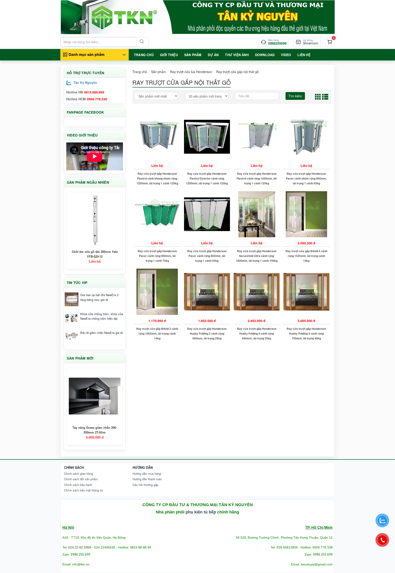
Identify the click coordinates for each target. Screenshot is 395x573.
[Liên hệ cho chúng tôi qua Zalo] (382, 521)
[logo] (197, 17)
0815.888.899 (94, 92)
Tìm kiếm (295, 96)
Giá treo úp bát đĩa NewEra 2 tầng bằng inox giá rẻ (99, 297)
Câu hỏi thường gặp (145, 485)
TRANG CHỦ (144, 54)
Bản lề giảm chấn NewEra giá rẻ (101, 332)
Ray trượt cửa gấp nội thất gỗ (237, 71)
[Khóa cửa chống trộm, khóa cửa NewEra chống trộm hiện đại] (71, 318)
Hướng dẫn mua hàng (147, 473)
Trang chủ (139, 71)
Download (265, 54)
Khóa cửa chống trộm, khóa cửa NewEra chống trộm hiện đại (101, 316)
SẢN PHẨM (193, 54)
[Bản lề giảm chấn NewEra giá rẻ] (71, 336)
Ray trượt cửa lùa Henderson (191, 71)
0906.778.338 (97, 99)
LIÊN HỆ (303, 54)
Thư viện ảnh (236, 54)
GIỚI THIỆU (169, 54)
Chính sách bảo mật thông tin (83, 490)
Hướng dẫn (143, 467)
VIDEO (286, 54)
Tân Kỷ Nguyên (85, 82)
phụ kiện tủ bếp (201, 512)
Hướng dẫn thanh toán (147, 479)
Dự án (213, 54)
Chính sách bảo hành (78, 485)
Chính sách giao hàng (78, 473)
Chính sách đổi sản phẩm (81, 479)
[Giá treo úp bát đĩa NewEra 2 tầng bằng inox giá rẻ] (71, 299)
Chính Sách (74, 467)
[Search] (141, 42)
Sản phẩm (158, 71)
